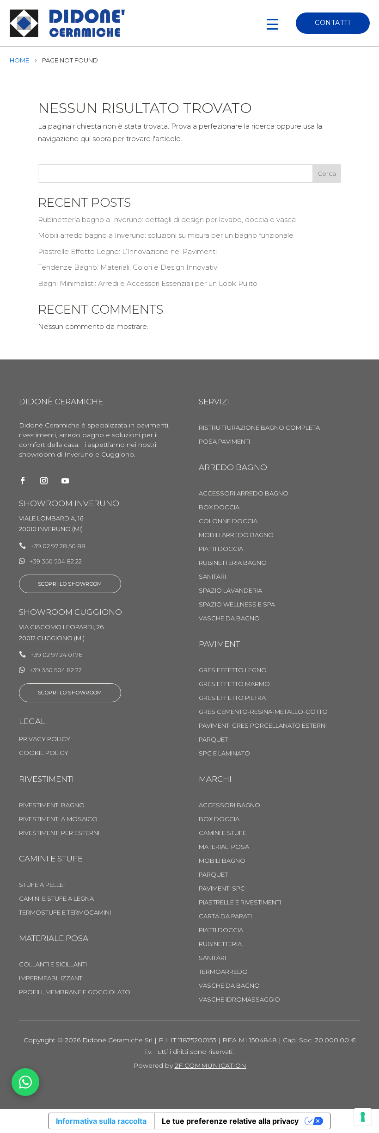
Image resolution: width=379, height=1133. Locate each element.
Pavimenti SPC (222, 888)
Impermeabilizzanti (51, 978)
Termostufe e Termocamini (65, 912)
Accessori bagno (229, 805)
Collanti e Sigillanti (53, 964)
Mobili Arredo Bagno (236, 535)
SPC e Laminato (224, 753)
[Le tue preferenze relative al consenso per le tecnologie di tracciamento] (363, 1117)
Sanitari (212, 576)
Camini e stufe (222, 833)
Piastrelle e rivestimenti (240, 902)
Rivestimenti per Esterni (59, 833)
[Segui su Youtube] (65, 480)
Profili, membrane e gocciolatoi (75, 992)
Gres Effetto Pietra (232, 697)
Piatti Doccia (221, 548)
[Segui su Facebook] (22, 480)
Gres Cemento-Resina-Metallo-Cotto (263, 711)
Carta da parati (225, 916)
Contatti (332, 23)
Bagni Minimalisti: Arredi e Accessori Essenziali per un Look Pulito (147, 283)
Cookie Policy (43, 752)
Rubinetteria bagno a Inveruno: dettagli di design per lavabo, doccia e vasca (167, 219)
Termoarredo (223, 971)
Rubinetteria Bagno (233, 562)
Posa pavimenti (224, 441)
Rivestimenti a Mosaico (58, 819)
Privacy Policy (44, 739)
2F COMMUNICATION (210, 1065)
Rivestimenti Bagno (52, 805)
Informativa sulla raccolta (101, 1121)
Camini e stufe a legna (56, 898)
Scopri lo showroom (70, 584)
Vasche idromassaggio (239, 999)
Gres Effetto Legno (233, 670)
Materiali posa (224, 846)
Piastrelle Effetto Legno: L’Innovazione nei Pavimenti (127, 251)
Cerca (327, 173)
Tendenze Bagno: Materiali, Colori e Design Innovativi (128, 267)
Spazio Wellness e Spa (237, 604)
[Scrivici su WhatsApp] (25, 1082)
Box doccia (219, 819)
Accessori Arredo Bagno (243, 493)
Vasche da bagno (229, 618)
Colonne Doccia (228, 521)
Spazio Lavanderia (230, 590)
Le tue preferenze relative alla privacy (230, 1121)
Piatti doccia (221, 930)
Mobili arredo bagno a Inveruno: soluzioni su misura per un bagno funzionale (165, 235)
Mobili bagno (222, 860)
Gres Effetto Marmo (234, 684)
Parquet (213, 739)
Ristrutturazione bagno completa (259, 427)
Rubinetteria (220, 944)
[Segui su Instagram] (44, 480)
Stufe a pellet (43, 884)
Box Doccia (219, 507)
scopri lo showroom (70, 692)
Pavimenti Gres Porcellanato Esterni (263, 725)
